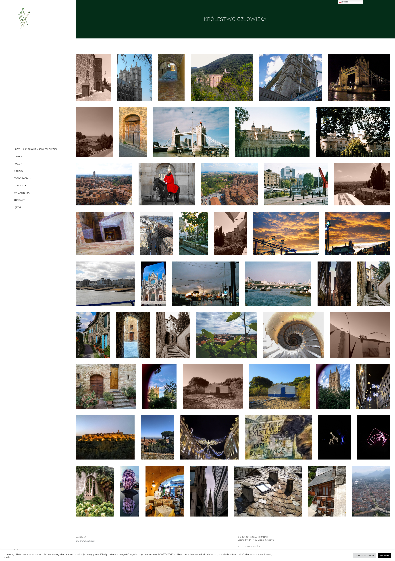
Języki (17, 207)
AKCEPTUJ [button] (384, 555)
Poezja (18, 163)
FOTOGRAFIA (21, 178)
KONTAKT (19, 200)
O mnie (18, 156)
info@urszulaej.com (85, 540)
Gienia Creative (266, 539)
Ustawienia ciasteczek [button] (364, 555)
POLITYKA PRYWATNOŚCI (249, 546)
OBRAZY (18, 171)
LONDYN (18, 185)
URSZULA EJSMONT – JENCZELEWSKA (36, 149)
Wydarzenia (22, 192)
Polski (345, 2)
